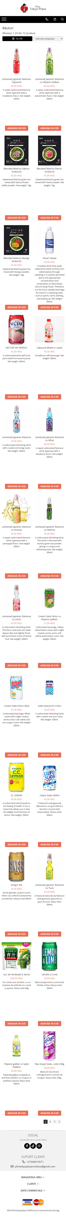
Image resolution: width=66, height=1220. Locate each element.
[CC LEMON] (16, 777)
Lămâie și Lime (50, 974)
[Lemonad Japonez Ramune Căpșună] (16, 61)
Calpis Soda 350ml (49, 795)
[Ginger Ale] (16, 867)
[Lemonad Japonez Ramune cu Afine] (49, 419)
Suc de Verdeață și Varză (16, 974)
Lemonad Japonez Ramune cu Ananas (16, 528)
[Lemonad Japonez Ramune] (16, 419)
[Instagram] (39, 1146)
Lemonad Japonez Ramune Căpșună (16, 81)
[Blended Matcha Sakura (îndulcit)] (16, 150)
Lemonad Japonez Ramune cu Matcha (49, 528)
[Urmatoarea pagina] (59, 1122)
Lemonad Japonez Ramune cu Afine (49, 439)
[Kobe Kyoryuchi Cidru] (49, 688)
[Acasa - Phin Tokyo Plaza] (33, 8)
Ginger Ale (16, 884)
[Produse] (4, 20)
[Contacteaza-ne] (46, 19)
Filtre (19, 38)
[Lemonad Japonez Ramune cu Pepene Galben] (49, 61)
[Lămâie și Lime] (49, 956)
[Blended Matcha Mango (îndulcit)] (16, 240)
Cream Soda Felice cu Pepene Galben (49, 618)
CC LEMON (16, 795)
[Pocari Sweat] (49, 240)
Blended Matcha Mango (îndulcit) (16, 260)
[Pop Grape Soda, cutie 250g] (49, 1046)
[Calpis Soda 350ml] (49, 777)
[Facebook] (27, 1146)
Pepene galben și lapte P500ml (16, 1065)
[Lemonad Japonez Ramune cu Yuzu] (49, 867)
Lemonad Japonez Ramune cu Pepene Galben (49, 81)
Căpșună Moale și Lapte (49, 347)
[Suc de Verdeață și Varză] (16, 956)
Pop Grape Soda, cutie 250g (49, 1063)
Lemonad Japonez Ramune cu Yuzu (49, 886)
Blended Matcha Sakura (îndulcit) (16, 170)
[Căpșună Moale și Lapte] (49, 329)
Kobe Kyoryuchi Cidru (49, 705)
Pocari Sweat (49, 258)
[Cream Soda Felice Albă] (16, 688)
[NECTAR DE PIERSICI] (16, 330)
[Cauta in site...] (62, 19)
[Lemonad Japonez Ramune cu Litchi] (16, 598)
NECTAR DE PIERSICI (16, 347)
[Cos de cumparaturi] (54, 19)
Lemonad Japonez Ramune (16, 437)
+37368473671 (35, 1161)
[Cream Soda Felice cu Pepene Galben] (49, 598)
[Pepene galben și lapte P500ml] (16, 1046)
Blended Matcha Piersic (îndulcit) (49, 170)
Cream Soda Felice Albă (16, 705)
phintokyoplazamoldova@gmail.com (34, 1166)
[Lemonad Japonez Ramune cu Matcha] (49, 509)
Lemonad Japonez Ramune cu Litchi (16, 618)
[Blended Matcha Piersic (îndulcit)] (49, 150)
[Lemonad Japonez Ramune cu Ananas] (16, 509)
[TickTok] (33, 1146)
